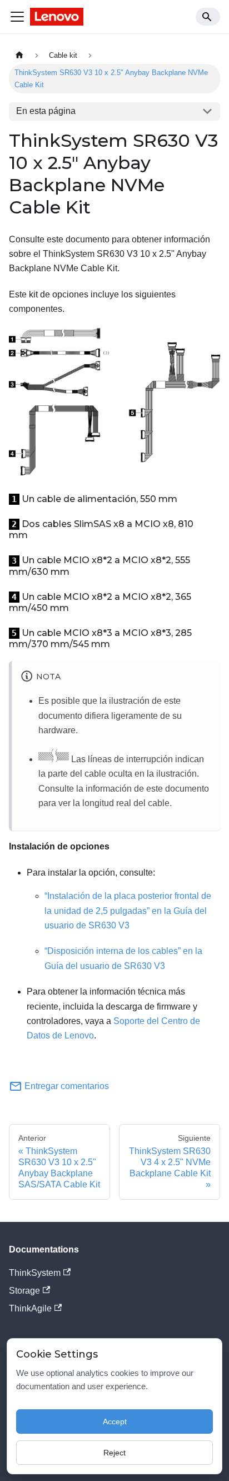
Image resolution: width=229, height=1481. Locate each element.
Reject (114, 1452)
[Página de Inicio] (19, 55)
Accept (115, 1421)
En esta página (46, 111)
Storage (24, 1290)
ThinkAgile (30, 1308)
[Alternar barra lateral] (17, 16)
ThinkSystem (35, 1273)
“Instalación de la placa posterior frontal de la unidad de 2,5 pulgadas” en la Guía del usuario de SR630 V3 (127, 910)
